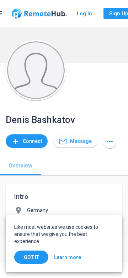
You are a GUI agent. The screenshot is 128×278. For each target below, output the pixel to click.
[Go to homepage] (39, 13)
